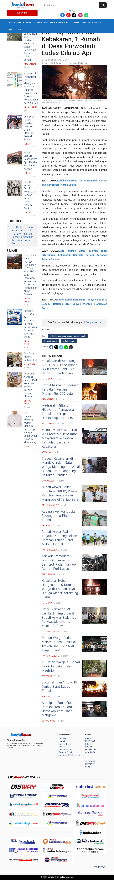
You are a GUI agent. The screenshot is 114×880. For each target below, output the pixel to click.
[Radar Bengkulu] (23, 850)
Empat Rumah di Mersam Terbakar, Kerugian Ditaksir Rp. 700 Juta (61, 389)
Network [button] (22, 13)
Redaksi (62, 746)
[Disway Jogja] (90, 823)
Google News (93, 322)
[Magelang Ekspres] (90, 814)
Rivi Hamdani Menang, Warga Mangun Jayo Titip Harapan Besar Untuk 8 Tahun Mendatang (30, 427)
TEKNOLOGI (96, 23)
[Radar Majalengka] (57, 823)
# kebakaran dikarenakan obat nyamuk (67, 336)
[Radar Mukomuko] (90, 841)
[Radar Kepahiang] (23, 841)
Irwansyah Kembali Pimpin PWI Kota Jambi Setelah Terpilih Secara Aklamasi (30, 385)
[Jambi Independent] (23, 805)
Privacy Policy (65, 744)
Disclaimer (63, 738)
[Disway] (23, 786)
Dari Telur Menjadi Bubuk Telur (30, 356)
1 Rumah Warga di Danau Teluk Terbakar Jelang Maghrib (61, 666)
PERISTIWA (48, 23)
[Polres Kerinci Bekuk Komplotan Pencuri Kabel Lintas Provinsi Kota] (14, 188)
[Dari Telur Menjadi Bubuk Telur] (14, 359)
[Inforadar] (90, 805)
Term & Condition (67, 752)
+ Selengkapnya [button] (98, 866)
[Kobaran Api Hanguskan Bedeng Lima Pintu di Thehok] (94, 518)
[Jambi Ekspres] (57, 805)
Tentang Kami (65, 749)
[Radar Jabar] (90, 832)
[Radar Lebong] (57, 850)
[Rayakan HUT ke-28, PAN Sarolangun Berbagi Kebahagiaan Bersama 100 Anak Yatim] (14, 317)
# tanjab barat (50, 341)
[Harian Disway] (57, 786)
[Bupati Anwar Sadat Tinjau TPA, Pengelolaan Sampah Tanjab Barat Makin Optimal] (94, 538)
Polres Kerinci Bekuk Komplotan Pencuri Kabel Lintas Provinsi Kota (30, 195)
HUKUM (65, 23)
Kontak (62, 741)
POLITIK (57, 23)
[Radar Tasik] (90, 786)
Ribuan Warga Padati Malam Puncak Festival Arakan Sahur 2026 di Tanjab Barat (59, 644)
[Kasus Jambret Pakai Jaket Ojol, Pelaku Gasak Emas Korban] (14, 158)
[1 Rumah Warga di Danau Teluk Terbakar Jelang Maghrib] (94, 668)
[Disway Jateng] (57, 814)
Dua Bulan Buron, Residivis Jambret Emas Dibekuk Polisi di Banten (29, 128)
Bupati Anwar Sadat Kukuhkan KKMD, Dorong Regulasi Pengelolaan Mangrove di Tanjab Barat (60, 493)
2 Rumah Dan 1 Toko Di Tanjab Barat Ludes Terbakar (59, 686)
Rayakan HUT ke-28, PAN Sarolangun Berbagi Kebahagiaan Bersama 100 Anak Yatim (31, 324)
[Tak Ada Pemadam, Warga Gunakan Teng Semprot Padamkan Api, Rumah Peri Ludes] (94, 562)
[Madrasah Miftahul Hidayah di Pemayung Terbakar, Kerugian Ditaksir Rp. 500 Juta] (94, 412)
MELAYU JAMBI (15, 23)
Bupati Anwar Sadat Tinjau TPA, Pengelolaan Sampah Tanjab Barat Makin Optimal (59, 538)
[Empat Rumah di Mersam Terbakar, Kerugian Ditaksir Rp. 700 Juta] (94, 391)
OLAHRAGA (85, 23)
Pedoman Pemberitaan (69, 755)
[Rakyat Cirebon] (90, 796)
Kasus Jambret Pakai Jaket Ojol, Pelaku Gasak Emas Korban (30, 161)
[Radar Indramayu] (57, 796)
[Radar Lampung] (23, 814)
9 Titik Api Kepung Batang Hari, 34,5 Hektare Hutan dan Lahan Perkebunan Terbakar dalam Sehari (30, 43)
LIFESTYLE (12, 30)
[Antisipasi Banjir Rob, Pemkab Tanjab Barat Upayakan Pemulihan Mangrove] (94, 709)
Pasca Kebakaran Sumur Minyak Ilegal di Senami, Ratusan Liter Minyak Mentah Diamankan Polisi (74, 304)
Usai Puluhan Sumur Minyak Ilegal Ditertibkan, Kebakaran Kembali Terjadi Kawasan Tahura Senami (74, 255)
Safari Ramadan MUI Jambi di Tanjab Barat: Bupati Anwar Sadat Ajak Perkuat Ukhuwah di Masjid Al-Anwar (60, 617)
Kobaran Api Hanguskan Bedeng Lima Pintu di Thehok (59, 515)
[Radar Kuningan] (23, 823)
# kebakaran (68, 341)
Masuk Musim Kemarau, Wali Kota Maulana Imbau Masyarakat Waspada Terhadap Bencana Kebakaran (60, 438)
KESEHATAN (75, 23)
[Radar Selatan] (57, 859)
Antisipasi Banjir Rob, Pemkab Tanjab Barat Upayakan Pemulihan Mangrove (57, 709)
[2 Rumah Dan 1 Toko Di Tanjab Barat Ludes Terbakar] (94, 689)
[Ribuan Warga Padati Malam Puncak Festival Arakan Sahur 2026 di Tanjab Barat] (94, 644)
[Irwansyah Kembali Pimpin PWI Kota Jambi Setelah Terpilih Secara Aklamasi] (14, 379)
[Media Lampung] (23, 796)
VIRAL (20, 30)
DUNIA (39, 23)
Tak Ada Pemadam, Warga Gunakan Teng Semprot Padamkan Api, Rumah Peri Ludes (59, 562)
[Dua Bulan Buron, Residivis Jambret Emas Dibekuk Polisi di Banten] (14, 122)
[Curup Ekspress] (57, 841)
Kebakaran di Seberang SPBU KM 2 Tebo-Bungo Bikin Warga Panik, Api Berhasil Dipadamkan (59, 367)
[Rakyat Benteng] (23, 859)
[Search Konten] (103, 5)
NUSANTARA (30, 23)
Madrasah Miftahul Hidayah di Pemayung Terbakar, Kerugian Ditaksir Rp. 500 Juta (58, 411)
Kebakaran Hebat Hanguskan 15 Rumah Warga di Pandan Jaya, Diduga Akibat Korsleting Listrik (60, 589)
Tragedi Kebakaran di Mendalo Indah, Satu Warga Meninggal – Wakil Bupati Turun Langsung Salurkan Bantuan (61, 467)
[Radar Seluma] (90, 850)
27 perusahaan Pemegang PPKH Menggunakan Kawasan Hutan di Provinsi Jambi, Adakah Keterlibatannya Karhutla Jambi (32, 88)
